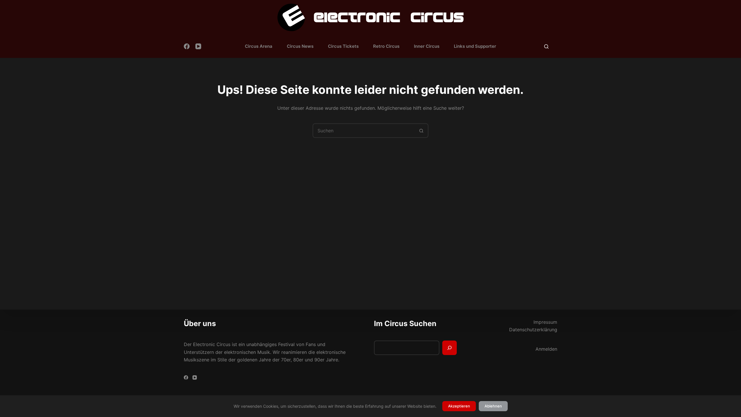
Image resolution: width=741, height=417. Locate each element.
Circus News (300, 46)
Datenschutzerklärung (533, 329)
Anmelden (546, 349)
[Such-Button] (421, 130)
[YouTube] (198, 46)
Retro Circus (386, 46)
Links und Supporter (475, 46)
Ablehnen (493, 406)
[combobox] (363, 130)
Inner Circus (426, 46)
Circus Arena (258, 46)
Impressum (545, 322)
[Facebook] (187, 46)
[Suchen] (546, 46)
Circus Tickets (343, 46)
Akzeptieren (459, 406)
